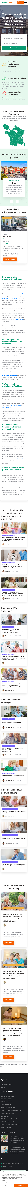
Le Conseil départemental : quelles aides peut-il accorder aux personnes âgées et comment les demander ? (13, 838)
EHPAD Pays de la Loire (7, 1113)
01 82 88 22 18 (7, 1166)
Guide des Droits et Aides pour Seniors (10, 834)
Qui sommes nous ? (6, 1084)
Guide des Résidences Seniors (9, 718)
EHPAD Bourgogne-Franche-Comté (11, 1110)
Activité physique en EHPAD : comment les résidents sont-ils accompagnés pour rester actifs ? (13, 539)
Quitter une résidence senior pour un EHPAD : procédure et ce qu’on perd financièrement (12, 750)
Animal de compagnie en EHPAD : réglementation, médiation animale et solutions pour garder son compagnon (12, 593)
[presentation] (11, 201)
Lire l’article (8, 942)
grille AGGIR (19, 319)
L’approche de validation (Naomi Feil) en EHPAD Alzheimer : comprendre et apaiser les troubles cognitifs (13, 658)
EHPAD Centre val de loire (8, 1107)
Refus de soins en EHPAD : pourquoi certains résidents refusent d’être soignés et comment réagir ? (17, 1150)
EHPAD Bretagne (6, 1116)
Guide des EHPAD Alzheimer (8, 627)
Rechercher (15, 48)
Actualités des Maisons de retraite (13, 907)
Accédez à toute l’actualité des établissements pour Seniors (13, 1065)
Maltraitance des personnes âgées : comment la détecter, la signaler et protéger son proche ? (12, 566)
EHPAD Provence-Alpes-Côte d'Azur (11, 1124)
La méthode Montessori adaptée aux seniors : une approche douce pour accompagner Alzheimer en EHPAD (12, 685)
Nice (14, 182)
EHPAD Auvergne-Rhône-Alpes (10, 1119)
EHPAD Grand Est (6, 1099)
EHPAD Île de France (6, 1102)
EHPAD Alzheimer (16, 405)
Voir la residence (10, 259)
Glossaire (3, 1087)
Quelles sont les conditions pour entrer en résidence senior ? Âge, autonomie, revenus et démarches (13, 722)
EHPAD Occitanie (6, 1127)
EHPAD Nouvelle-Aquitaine (8, 1122)
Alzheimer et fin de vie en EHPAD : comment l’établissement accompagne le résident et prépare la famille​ (13, 631)
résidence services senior (16, 459)
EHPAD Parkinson (7, 407)
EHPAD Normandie (6, 1104)
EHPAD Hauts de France (7, 1096)
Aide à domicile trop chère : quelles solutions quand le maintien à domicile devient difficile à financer (17, 1139)
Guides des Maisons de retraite (9, 535)
